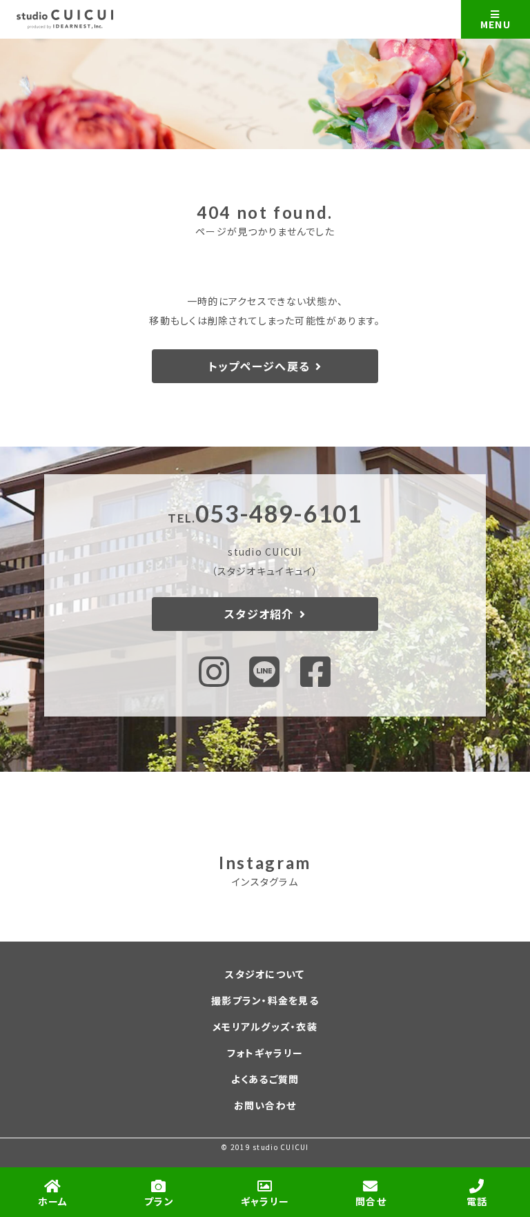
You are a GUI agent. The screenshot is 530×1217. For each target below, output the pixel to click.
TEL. (265, 518)
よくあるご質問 (265, 1079)
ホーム (53, 1201)
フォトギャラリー (265, 1053)
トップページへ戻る (259, 366)
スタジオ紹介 (259, 613)
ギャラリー (265, 1201)
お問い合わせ (265, 1105)
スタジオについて (264, 974)
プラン (159, 1201)
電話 (477, 1201)
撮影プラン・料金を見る (265, 1000)
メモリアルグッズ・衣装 (265, 1026)
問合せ (370, 1201)
